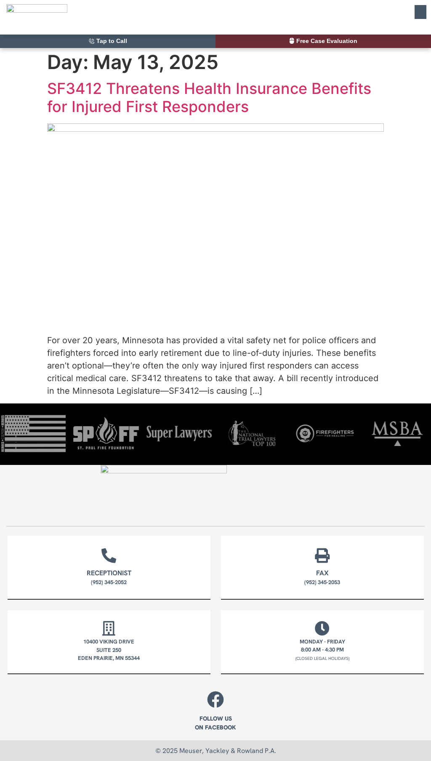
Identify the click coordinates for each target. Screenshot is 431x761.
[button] (420, 12)
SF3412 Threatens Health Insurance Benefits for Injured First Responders (209, 97)
